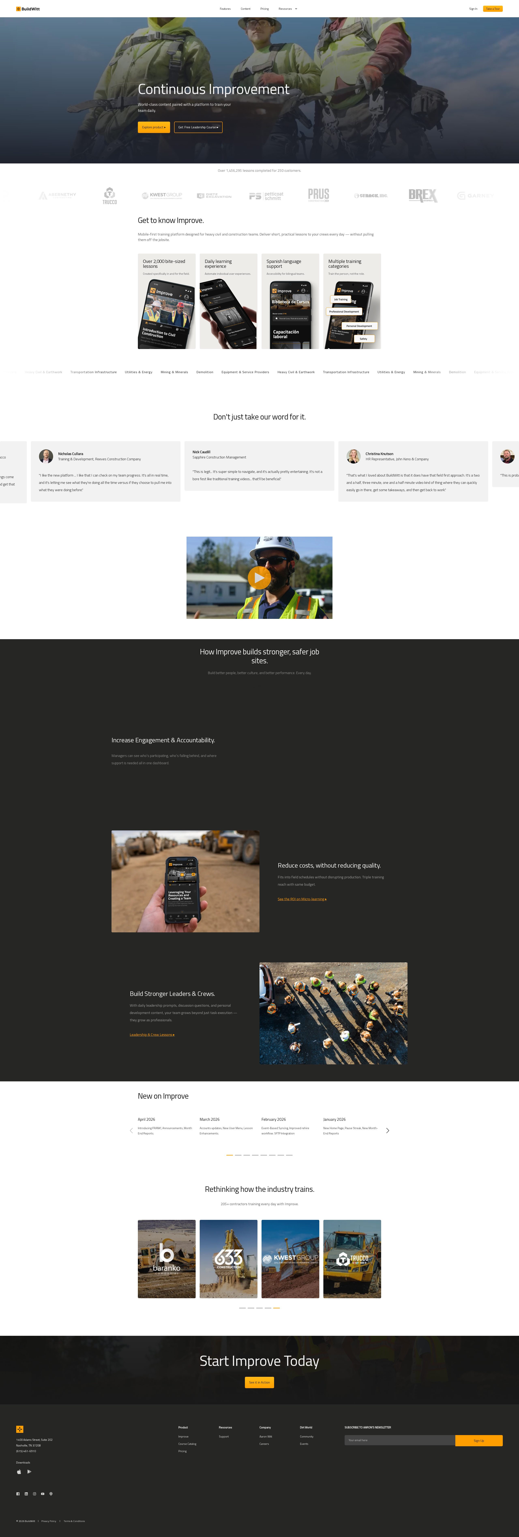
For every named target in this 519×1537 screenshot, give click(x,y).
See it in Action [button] (259, 1382)
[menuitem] (228, 8)
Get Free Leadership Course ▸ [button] (198, 127)
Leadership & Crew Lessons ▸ (152, 1034)
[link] (167, 1132)
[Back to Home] (28, 8)
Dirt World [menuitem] (306, 1427)
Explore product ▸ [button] (154, 127)
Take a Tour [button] (493, 8)
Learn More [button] (258, 687)
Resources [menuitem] (285, 8)
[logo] (19, 1429)
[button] (387, 1130)
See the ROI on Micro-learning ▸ (302, 899)
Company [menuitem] (265, 1427)
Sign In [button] (473, 8)
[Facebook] (19, 1494)
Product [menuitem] (183, 1427)
